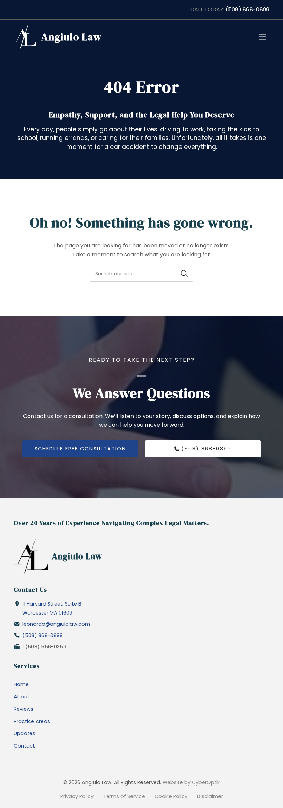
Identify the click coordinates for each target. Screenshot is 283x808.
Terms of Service (124, 796)
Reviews (23, 708)
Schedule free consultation (80, 448)
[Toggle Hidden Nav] (262, 37)
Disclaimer (210, 796)
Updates (24, 733)
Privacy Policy (77, 796)
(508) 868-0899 (247, 9)
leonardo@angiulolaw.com (56, 623)
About (21, 696)
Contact (24, 745)
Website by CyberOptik (191, 782)
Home (21, 684)
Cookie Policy (171, 796)
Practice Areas (32, 721)
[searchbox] (141, 274)
